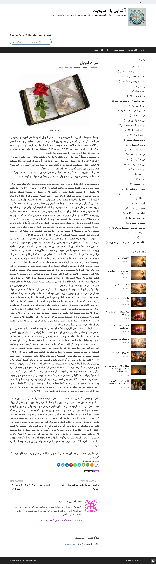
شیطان (141, 198)
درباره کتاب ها (138, 154)
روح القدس (139, 183)
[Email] (87, 465)
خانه (142, 50)
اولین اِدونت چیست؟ (120, 352)
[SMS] (83, 465)
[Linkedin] (67, 465)
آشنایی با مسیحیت (109, 10)
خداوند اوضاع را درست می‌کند (130, 100)
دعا (108, 50)
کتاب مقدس (132, 50)
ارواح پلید (140, 66)
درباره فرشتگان (137, 144)
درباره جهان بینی (136, 120)
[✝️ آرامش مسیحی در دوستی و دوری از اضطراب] (138, 381)
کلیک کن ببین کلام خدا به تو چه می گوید (31, 34)
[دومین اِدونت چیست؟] (138, 339)
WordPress (24, 560)
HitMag (34, 560)
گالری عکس (98, 50)
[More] (92, 465)
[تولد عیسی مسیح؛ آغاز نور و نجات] (138, 298)
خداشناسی (139, 95)
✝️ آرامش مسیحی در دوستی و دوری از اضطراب (118, 381)
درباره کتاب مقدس (136, 149)
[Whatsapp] (75, 465)
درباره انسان (139, 134)
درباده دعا (140, 115)
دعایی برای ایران (122, 257)
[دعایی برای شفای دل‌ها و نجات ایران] (138, 271)
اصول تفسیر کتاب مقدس (132, 71)
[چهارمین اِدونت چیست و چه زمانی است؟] (138, 312)
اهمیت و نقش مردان (134, 81)
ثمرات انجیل (88, 471)
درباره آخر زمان (138, 130)
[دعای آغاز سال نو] (138, 285)
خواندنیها (140, 105)
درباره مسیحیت (95, 58)
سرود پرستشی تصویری (133, 193)
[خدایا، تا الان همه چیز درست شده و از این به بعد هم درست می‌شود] (138, 366)
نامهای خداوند (138, 232)
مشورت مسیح (137, 222)
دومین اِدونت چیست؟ (120, 339)
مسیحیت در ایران (136, 217)
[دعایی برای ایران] (138, 258)
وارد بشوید (70, 543)
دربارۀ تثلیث (139, 169)
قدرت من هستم (137, 208)
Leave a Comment (65, 67)
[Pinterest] (71, 465)
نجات (142, 237)
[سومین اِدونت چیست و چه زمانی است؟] (138, 325)
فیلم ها (141, 203)
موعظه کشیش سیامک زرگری (130, 227)
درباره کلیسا (139, 159)
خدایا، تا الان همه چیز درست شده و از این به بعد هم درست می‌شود (117, 368)
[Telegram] (79, 465)
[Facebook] (58, 465)
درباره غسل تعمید (136, 139)
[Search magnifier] (12, 41)
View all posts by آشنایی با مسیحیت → (60, 520)
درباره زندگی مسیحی (134, 125)
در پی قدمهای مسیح (134, 110)
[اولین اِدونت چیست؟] (138, 353)
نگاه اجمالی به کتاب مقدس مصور (128, 242)
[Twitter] (63, 465)
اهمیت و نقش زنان (135, 76)
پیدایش (141, 86)
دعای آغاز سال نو (122, 284)
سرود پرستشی (119, 50)
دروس (142, 173)
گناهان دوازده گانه (136, 213)
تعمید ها (140, 90)
